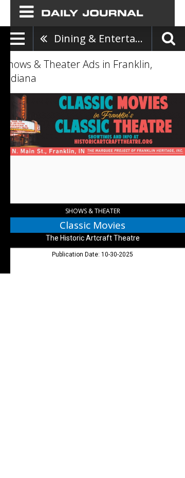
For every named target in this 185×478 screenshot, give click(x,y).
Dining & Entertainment (103, 38)
